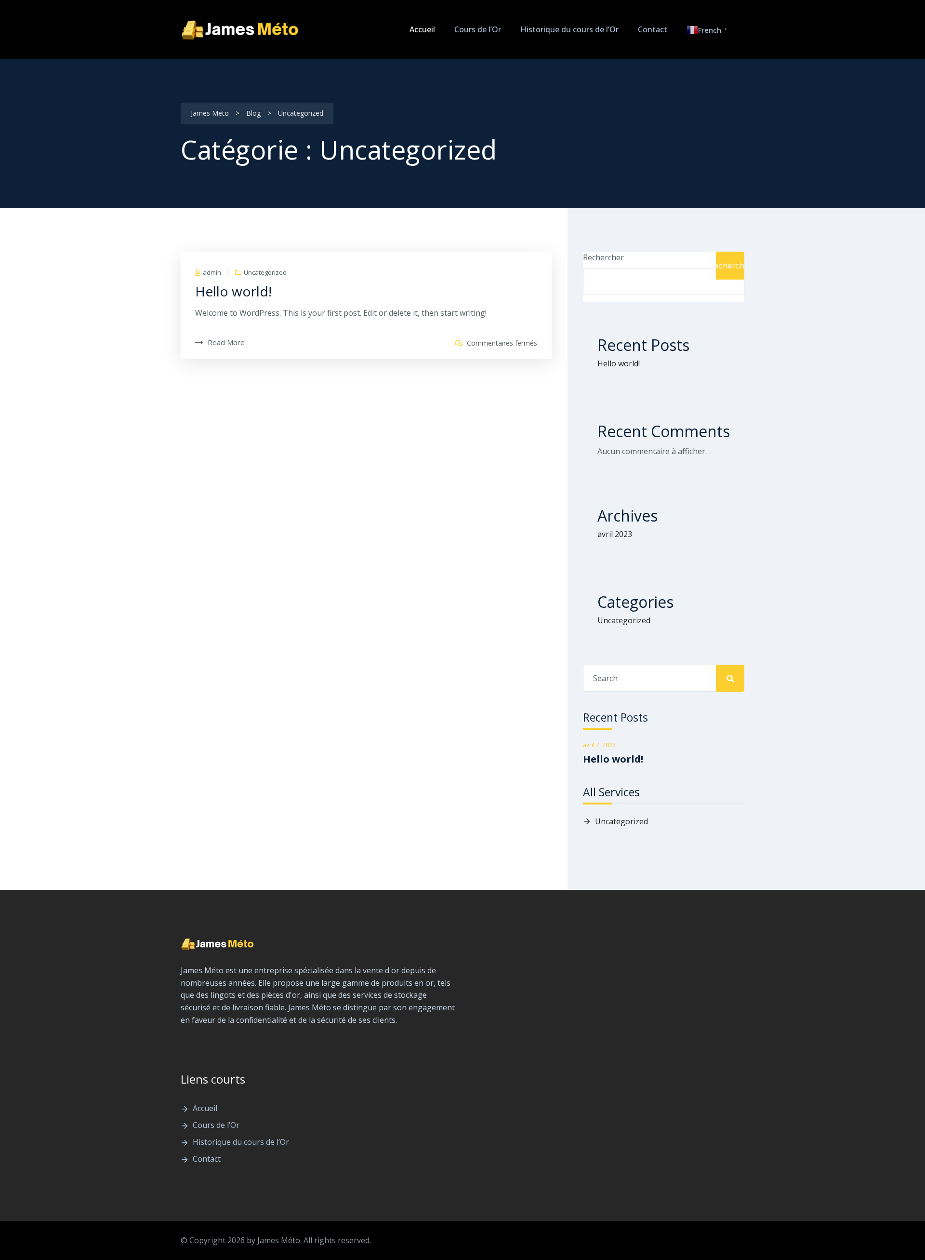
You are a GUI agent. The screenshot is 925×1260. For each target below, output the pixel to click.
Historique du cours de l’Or (569, 29)
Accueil (422, 29)
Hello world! (233, 291)
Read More (226, 342)
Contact (652, 29)
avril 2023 (614, 534)
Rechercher (603, 257)
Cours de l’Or (477, 29)
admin (212, 272)
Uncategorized (265, 272)
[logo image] (241, 29)
